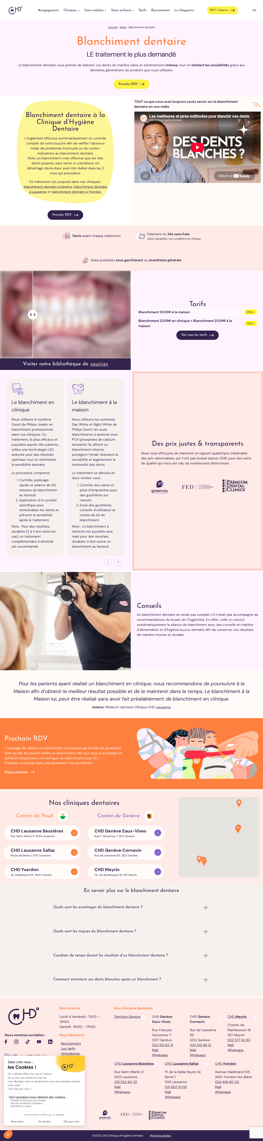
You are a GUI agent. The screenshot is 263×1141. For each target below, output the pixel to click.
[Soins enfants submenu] (133, 10)
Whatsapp (160, 1055)
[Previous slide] (108, 562)
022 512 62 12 (162, 1045)
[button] (204, 862)
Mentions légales (160, 1135)
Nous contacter (16, 772)
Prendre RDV (128, 84)
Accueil (112, 27)
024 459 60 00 (227, 1082)
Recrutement (71, 1043)
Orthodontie (70, 1053)
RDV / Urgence (219, 10)
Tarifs (123, 27)
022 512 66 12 (201, 1045)
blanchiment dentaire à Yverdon (76, 192)
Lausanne (163, 707)
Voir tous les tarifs (194, 335)
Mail (155, 1050)
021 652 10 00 (176, 1087)
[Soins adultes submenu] (105, 10)
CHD (237, 1017)
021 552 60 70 (125, 1082)
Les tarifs (68, 1048)
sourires (99, 364)
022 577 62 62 (239, 1040)
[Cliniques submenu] (79, 10)
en (254, 10)
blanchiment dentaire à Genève (48, 187)
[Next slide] (118, 562)
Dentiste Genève (127, 1017)
